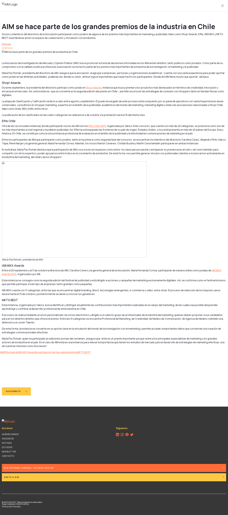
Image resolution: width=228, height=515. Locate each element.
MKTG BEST (84, 352)
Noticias (6, 44)
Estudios (7, 447)
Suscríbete (13, 391)
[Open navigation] (222, 5)
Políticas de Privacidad (11, 506)
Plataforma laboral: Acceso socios (29, 468)
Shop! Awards (94, 87)
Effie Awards (11, 352)
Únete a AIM (11, 477)
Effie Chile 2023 (97, 126)
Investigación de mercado (51, 352)
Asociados (8, 438)
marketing (71, 352)
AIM (2, 352)
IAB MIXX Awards (27, 352)
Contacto (8, 455)
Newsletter (9, 451)
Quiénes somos (10, 434)
